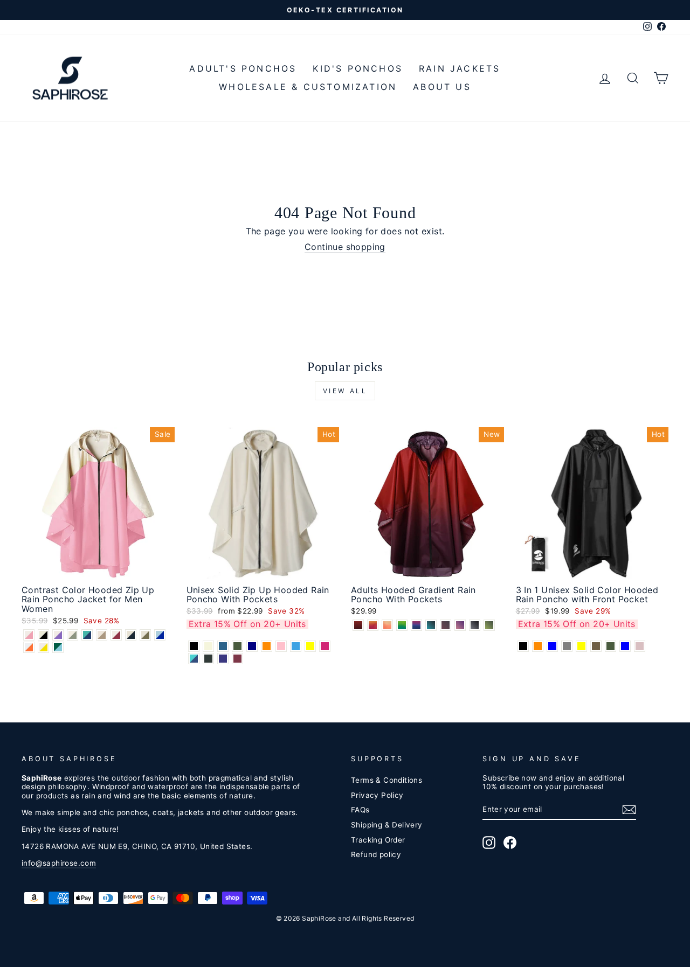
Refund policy (376, 854)
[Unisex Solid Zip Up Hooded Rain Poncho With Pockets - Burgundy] (237, 658)
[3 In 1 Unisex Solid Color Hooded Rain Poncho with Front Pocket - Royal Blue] (552, 646)
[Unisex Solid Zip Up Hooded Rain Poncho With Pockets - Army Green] (237, 646)
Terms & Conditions (386, 780)
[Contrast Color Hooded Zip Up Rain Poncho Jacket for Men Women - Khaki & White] (101, 635)
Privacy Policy (377, 795)
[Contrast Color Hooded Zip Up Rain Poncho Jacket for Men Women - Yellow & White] (43, 647)
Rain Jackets (459, 68)
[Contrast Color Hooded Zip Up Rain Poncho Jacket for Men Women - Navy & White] (131, 635)
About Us (442, 86)
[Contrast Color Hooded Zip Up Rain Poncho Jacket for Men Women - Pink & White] (29, 635)
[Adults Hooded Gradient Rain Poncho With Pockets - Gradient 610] (460, 625)
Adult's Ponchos (242, 68)
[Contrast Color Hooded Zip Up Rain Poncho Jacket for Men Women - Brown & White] (145, 635)
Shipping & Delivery (387, 824)
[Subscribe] (629, 809)
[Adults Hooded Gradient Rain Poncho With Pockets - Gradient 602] (373, 625)
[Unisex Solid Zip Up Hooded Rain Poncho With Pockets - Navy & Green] (194, 658)
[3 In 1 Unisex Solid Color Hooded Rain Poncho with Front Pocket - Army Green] (610, 646)
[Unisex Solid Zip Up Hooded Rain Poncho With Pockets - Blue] (296, 646)
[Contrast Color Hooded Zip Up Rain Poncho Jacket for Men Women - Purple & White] (58, 635)
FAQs (360, 809)
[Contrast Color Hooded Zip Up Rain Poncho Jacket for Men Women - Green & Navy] (87, 635)
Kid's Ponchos (358, 68)
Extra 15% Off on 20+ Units (247, 623)
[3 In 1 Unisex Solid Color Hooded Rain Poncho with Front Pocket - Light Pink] (639, 646)
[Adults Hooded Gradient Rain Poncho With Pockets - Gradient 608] (445, 625)
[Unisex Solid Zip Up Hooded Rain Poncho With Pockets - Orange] (266, 646)
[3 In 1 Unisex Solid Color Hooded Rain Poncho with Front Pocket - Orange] (538, 646)
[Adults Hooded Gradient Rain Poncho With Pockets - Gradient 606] (416, 625)
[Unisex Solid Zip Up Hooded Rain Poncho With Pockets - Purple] (223, 658)
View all (345, 391)
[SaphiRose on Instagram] (488, 842)
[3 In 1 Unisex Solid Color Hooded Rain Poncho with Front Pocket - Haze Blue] (625, 646)
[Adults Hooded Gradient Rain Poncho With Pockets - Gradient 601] (358, 625)
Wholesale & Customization (308, 86)
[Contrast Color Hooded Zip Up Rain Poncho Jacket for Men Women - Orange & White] (29, 647)
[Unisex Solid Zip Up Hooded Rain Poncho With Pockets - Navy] (252, 646)
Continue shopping (345, 247)
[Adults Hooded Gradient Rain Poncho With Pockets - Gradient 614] (489, 625)
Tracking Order (378, 840)
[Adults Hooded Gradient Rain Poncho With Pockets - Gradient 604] (387, 625)
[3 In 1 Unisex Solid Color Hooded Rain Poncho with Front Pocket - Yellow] (581, 646)
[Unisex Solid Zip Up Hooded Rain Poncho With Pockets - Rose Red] (325, 646)
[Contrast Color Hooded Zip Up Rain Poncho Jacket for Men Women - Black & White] (43, 635)
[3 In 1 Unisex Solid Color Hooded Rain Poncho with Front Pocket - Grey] (567, 646)
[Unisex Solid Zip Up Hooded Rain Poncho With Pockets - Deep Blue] (223, 646)
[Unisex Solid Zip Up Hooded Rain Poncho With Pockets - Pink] (281, 646)
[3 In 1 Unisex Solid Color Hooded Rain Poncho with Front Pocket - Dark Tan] (596, 646)
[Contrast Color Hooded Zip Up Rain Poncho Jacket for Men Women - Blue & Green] (58, 647)
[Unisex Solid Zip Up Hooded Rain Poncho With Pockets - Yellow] (310, 646)
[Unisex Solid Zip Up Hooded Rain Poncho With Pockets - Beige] (208, 646)
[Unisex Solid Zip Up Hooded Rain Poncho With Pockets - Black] (194, 646)
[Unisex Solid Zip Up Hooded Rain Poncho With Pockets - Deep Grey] (208, 658)
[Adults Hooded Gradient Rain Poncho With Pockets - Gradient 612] (475, 625)
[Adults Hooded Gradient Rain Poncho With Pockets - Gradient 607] (431, 625)
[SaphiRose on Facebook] (509, 842)
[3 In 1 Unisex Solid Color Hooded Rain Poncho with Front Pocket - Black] (523, 646)
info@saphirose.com (59, 863)
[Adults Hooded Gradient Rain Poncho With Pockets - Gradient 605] (402, 625)
